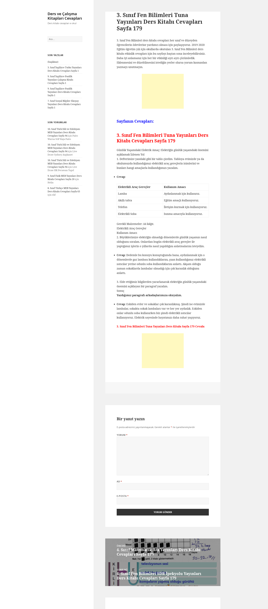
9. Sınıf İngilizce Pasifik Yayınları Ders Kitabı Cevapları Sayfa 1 (64, 92)
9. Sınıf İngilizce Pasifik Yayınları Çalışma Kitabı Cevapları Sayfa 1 (60, 80)
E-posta (123, 496)
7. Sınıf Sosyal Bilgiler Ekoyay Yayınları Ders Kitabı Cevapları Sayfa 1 (64, 104)
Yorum (122, 435)
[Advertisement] (163, 91)
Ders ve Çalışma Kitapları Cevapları (65, 16)
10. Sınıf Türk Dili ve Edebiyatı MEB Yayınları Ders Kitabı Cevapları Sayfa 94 (64, 132)
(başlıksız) (53, 61)
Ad (119, 481)
